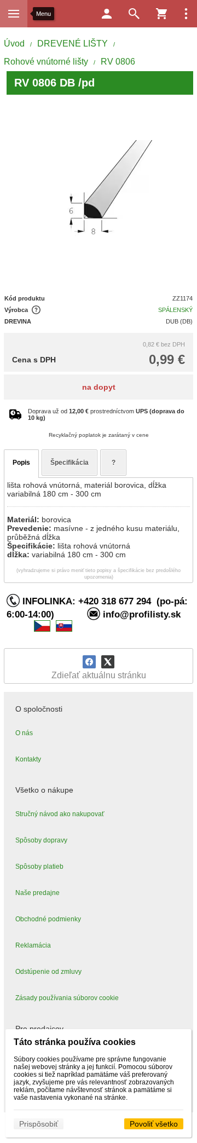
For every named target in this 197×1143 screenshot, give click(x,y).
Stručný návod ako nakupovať (60, 814)
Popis (21, 462)
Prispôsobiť (38, 1123)
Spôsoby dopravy (41, 840)
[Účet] (106, 13)
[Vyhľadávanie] (134, 13)
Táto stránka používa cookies (75, 1042)
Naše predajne (37, 893)
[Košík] (161, 13)
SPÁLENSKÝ (175, 310)
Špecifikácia (69, 462)
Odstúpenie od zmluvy (48, 971)
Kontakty (28, 759)
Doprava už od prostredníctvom (106, 414)
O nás (24, 733)
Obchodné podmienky (48, 919)
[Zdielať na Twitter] (107, 661)
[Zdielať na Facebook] (89, 661)
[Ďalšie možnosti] (186, 13)
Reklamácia (33, 945)
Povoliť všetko (154, 1123)
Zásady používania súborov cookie (67, 998)
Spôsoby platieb (39, 866)
